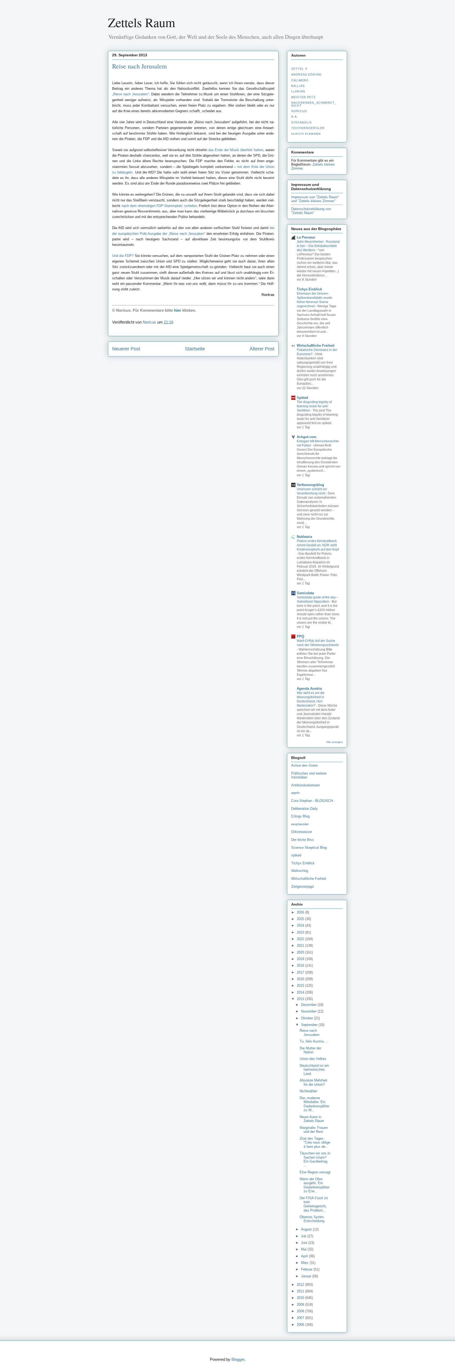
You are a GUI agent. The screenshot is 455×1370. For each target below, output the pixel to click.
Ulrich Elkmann (306, 133)
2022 (301, 939)
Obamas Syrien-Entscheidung (312, 1219)
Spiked (302, 398)
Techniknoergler (308, 128)
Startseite (195, 348)
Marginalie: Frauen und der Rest (314, 1130)
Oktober (307, 1018)
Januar (306, 1276)
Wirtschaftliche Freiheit (315, 346)
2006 (301, 1325)
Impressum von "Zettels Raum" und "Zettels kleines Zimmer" (315, 199)
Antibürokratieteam (305, 785)
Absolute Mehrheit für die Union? (313, 1082)
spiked (296, 855)
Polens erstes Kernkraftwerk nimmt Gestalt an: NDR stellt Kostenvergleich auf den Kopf (318, 545)
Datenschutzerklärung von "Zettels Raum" (311, 211)
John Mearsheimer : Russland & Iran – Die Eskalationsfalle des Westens (318, 246)
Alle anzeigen (334, 742)
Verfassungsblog (310, 485)
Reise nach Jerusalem (139, 66)
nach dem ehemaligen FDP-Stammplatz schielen (159, 206)
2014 (301, 992)
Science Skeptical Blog (309, 848)
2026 (301, 912)
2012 (301, 1285)
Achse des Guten (304, 765)
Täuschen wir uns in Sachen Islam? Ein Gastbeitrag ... (315, 1159)
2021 (301, 945)
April (305, 1256)
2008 (301, 1311)
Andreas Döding (306, 74)
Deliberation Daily (304, 809)
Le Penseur (306, 237)
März (305, 1263)
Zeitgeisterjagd (302, 886)
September (310, 1025)
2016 (301, 979)
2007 (301, 1318)
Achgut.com (306, 437)
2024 (301, 925)
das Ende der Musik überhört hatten (235, 150)
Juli (304, 1236)
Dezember (309, 1005)
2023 (301, 932)
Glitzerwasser (301, 832)
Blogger (237, 1359)
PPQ (300, 636)
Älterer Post (262, 348)
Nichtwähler (308, 1091)
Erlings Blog (300, 816)
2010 (301, 1298)
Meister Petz (303, 97)
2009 (301, 1305)
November (309, 1011)
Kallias (298, 85)
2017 (301, 972)
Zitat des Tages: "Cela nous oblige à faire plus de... (315, 1142)
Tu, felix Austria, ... (314, 1041)
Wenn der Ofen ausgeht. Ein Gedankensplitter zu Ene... (314, 1185)
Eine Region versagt (315, 1172)
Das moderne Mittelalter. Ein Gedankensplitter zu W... (314, 1104)
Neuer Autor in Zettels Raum (312, 1119)
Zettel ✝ (299, 68)
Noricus (299, 111)
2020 (301, 952)
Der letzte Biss (302, 840)
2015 (301, 985)
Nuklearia (304, 537)
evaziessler (300, 824)
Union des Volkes (313, 1059)
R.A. (294, 116)
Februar (307, 1269)
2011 (301, 1291)
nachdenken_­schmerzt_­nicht (314, 104)
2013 (301, 999)
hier (177, 310)
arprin (295, 793)
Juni (304, 1243)
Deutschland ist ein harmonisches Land (314, 1070)
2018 (301, 965)
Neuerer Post (126, 348)
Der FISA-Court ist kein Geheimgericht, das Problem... (314, 1204)
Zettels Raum (141, 22)
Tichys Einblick (309, 289)
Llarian (298, 91)
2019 (301, 959)
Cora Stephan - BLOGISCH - (313, 801)
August (307, 1229)
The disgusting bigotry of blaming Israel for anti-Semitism (314, 406)
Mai (304, 1249)
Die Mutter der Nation (310, 1050)
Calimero (300, 80)
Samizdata (305, 593)
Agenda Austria (309, 689)
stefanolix (301, 122)
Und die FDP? (122, 256)
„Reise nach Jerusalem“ (130, 94)
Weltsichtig (299, 871)
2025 (301, 919)
